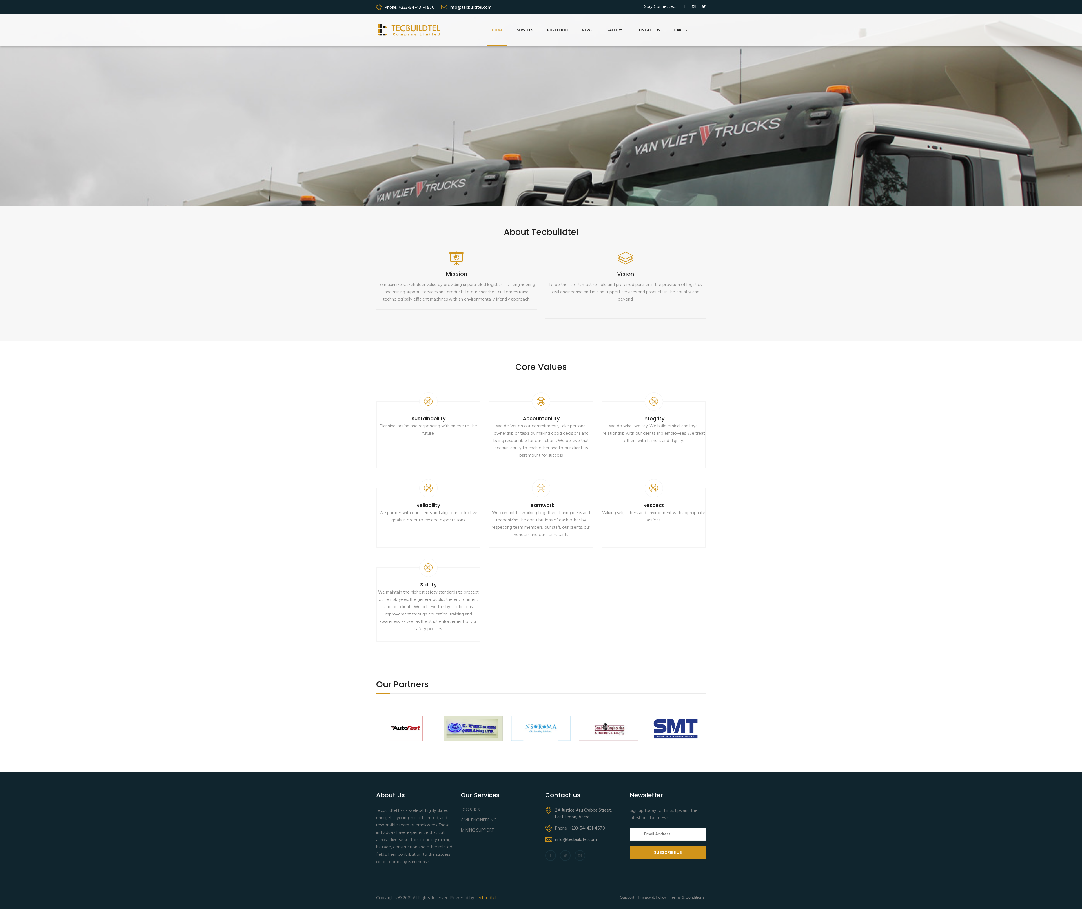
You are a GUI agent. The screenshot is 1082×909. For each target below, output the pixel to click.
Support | (628, 897)
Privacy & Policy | (653, 897)
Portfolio (557, 30)
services (525, 30)
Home (497, 30)
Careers (681, 30)
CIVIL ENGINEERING (478, 820)
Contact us (648, 30)
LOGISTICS (470, 810)
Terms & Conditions (687, 897)
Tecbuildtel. (486, 898)
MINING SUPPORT (477, 830)
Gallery (614, 30)
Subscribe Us (668, 852)
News (587, 30)
